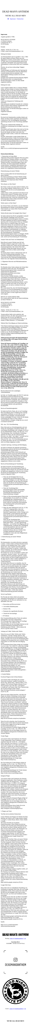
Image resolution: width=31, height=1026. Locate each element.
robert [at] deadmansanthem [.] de (18, 938)
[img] (15, 26)
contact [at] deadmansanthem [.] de (17, 1008)
